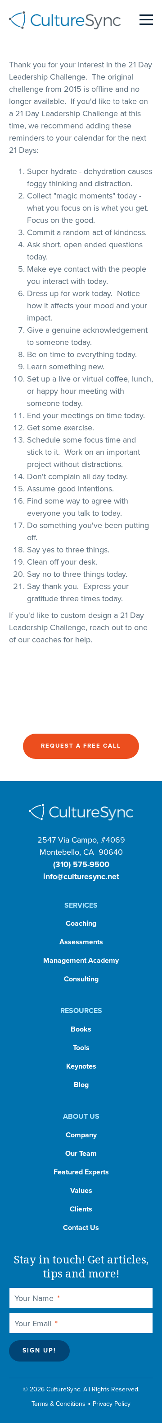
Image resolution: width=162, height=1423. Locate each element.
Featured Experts (81, 1172)
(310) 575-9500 (81, 864)
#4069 (113, 840)
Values (81, 1190)
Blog (81, 1084)
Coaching (81, 923)
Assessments (81, 942)
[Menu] (146, 20)
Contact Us (81, 1227)
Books (81, 1029)
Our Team (81, 1153)
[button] (81, 746)
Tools (81, 1047)
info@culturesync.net (81, 876)
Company (81, 1135)
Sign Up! (39, 1350)
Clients (81, 1209)
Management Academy (81, 960)
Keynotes (81, 1066)
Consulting (81, 979)
